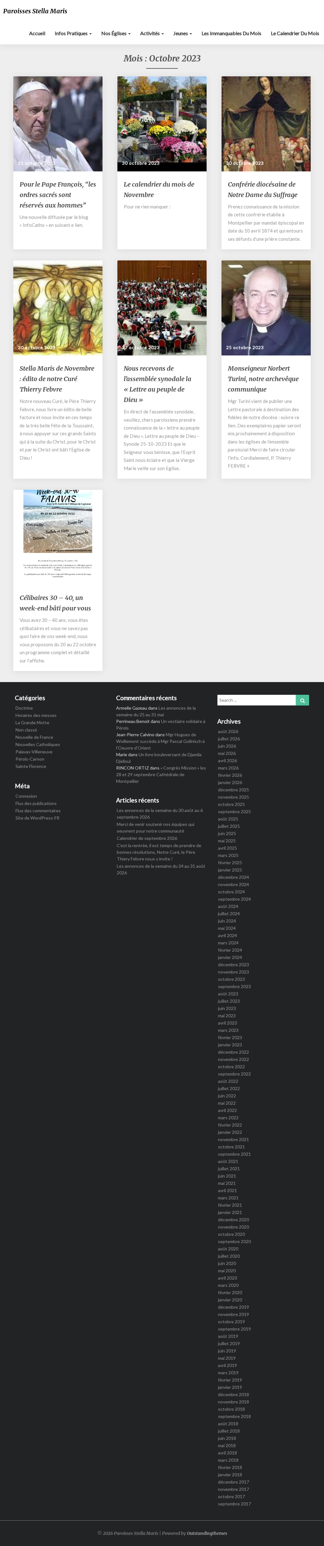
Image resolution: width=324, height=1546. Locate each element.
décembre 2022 (233, 1052)
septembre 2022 (234, 1073)
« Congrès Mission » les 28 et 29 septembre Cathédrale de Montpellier (161, 774)
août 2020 (228, 1248)
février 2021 (230, 1205)
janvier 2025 (230, 869)
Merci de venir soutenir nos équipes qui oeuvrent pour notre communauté (155, 827)
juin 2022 (227, 1095)
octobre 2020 (231, 1234)
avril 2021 (227, 1190)
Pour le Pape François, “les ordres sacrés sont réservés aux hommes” (58, 194)
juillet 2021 (229, 1168)
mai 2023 (227, 1015)
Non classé (26, 729)
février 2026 (230, 775)
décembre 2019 (233, 1307)
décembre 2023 (233, 964)
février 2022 (230, 1125)
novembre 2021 (233, 1139)
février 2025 (230, 862)
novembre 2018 (233, 1401)
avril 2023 (227, 1022)
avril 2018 (227, 1452)
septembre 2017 (234, 1503)
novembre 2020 (233, 1227)
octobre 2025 (231, 804)
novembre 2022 (233, 1059)
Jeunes (181, 33)
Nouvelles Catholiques (38, 744)
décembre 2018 (233, 1394)
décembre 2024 (233, 877)
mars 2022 (228, 1117)
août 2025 (228, 818)
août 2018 (228, 1423)
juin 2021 (227, 1176)
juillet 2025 (229, 826)
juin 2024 (227, 920)
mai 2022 (227, 1103)
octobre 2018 (231, 1409)
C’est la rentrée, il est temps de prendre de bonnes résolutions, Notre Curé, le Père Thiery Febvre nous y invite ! (159, 852)
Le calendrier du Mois (295, 33)
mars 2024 (228, 942)
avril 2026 (227, 760)
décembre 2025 (233, 789)
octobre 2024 (231, 891)
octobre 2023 (231, 979)
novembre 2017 (233, 1489)
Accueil (37, 33)
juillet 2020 (229, 1256)
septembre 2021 (234, 1154)
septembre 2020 (234, 1241)
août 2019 (228, 1336)
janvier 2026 (230, 782)
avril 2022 (227, 1110)
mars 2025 (228, 855)
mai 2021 (227, 1183)
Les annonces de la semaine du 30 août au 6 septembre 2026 (160, 814)
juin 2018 (227, 1438)
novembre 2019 (233, 1314)
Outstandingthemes (207, 1533)
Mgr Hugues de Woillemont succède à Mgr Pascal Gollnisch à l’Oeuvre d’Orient (160, 741)
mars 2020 (228, 1285)
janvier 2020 (230, 1299)
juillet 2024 (229, 913)
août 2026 (228, 731)
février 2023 (230, 1037)
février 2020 (230, 1292)
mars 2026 (228, 767)
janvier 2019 (230, 1387)
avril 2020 (227, 1278)
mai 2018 (227, 1445)
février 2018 (230, 1467)
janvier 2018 (230, 1474)
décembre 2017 (233, 1482)
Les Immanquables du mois (231, 33)
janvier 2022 (230, 1132)
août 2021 (228, 1161)
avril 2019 (227, 1365)
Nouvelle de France (34, 737)
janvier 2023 (230, 1044)
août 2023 (228, 993)
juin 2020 (227, 1263)
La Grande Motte (32, 722)
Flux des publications (36, 803)
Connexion (26, 796)
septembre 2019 (234, 1329)
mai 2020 (227, 1270)
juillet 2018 (229, 1431)
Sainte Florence (31, 766)
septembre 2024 (234, 899)
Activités (150, 33)
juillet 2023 (229, 1001)
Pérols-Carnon (30, 759)
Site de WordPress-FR (37, 818)
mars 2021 (228, 1197)
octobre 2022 (231, 1066)
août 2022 (228, 1081)
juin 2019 (227, 1350)
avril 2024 (227, 935)
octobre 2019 (231, 1321)
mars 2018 (228, 1460)
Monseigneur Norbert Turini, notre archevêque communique (263, 378)
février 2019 (230, 1380)
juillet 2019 (229, 1343)
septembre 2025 (234, 811)
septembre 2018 (234, 1416)
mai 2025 (227, 840)
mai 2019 (227, 1358)
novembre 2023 (233, 971)
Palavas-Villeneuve (34, 751)
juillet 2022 (229, 1088)
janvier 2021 (230, 1212)
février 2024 (230, 950)
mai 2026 (227, 753)
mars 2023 (228, 1030)
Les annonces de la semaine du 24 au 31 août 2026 (161, 869)
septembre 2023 (234, 986)
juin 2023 (227, 1008)
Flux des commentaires (38, 810)
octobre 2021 (231, 1146)
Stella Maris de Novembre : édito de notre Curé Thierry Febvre (57, 378)
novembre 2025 (233, 797)
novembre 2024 (233, 884)
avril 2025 (227, 848)
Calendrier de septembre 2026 (147, 838)
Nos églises (114, 33)
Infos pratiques (72, 33)
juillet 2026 (229, 738)
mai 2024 (227, 928)
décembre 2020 (233, 1219)
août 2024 (228, 906)
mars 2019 (228, 1372)
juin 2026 (227, 746)
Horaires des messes (36, 715)
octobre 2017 (231, 1496)
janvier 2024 (230, 957)
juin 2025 (227, 833)
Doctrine (24, 708)
